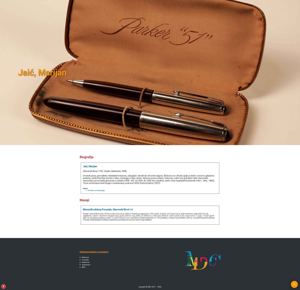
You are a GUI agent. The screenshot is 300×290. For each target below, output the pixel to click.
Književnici (86, 262)
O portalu (85, 260)
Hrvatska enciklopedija (96, 191)
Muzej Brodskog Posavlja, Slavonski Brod (108, 209)
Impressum (86, 265)
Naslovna (85, 257)
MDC (83, 267)
